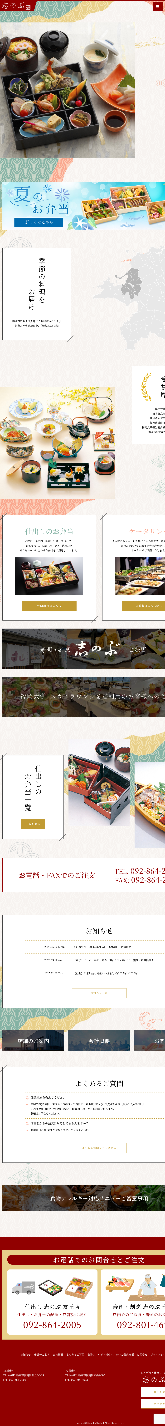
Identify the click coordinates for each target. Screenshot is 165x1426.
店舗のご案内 (33, 1040)
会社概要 (99, 1040)
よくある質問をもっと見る (99, 1148)
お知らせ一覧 (99, 993)
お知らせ (25, 1354)
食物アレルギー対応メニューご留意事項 (110, 1354)
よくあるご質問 (75, 1354)
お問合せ (142, 1354)
